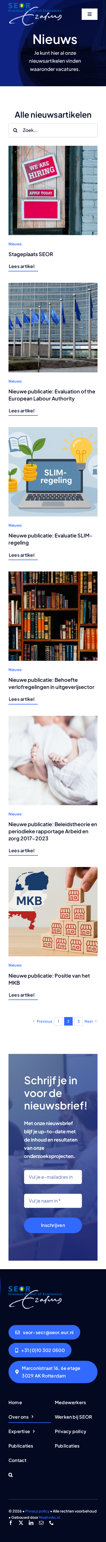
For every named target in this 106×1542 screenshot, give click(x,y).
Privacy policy (37, 1511)
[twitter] (21, 1522)
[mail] (41, 1522)
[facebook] (10, 1522)
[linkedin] (31, 1522)
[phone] (51, 1522)
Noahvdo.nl (49, 1517)
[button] (29, 1475)
